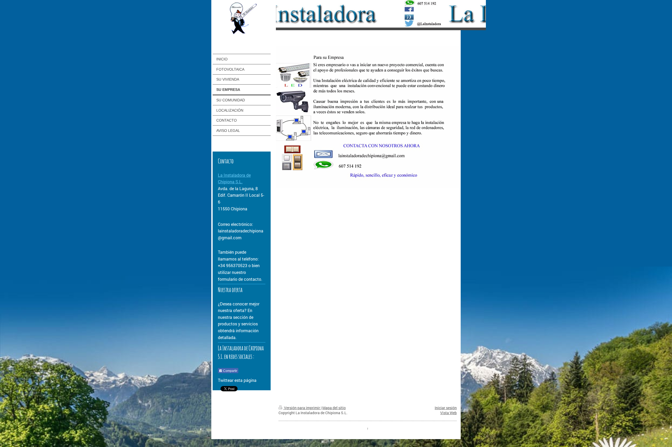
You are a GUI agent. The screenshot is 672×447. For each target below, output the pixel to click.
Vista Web (448, 412)
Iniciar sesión (446, 407)
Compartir (229, 371)
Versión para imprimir (302, 407)
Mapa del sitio (334, 407)
